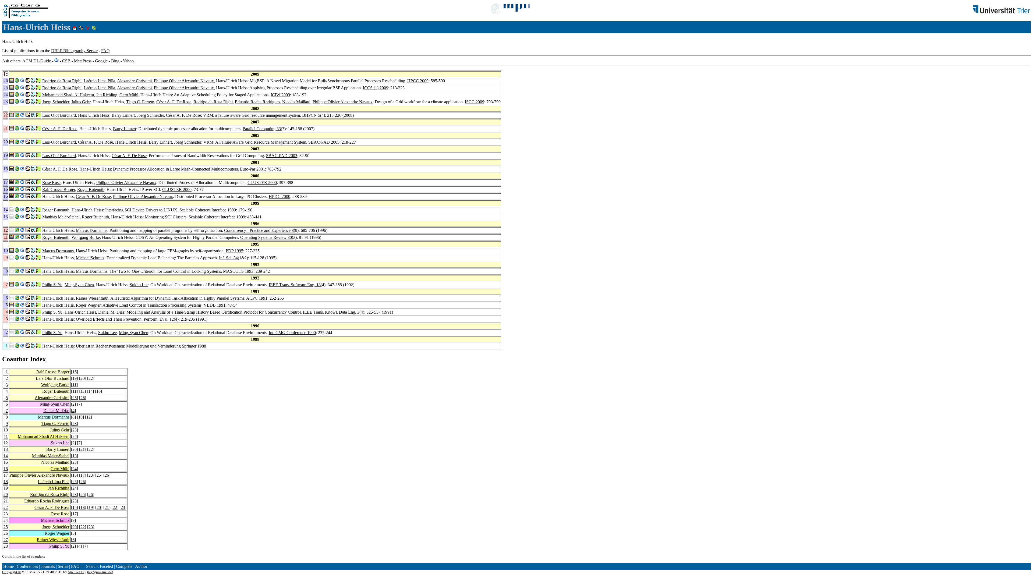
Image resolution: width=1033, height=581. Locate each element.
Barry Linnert (123, 115)
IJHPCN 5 (311, 115)
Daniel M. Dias (111, 312)
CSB (66, 61)
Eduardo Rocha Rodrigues (257, 102)
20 (82, 378)
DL (36, 61)
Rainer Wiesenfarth (92, 298)
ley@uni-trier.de (100, 572)
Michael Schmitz (90, 258)
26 (82, 397)
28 (5, 546)
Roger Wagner (88, 305)
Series (63, 566)
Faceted (106, 566)
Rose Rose (51, 182)
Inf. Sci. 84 (228, 258)
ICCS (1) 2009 (375, 88)
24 (74, 436)
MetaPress (82, 61)
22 (91, 378)
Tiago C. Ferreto (140, 102)
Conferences (27, 566)
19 (74, 378)
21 (82, 449)
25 (74, 397)
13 (82, 391)
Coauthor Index (24, 359)
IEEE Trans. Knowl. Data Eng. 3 (331, 312)
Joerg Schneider (55, 102)
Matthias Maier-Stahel (61, 217)
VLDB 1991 (214, 305)
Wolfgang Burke (86, 237)
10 (80, 417)
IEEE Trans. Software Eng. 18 (295, 284)
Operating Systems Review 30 (266, 237)
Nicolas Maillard (296, 102)
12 (88, 417)
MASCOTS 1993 (238, 271)
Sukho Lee (139, 284)
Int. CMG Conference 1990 (292, 332)
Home (8, 566)
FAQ (105, 50)
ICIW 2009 (280, 95)
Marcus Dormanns (91, 230)
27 (5, 539)
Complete (124, 566)
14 (90, 391)
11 (74, 384)
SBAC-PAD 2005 (323, 142)
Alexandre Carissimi (134, 81)
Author (141, 566)
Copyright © (11, 572)
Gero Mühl (128, 95)
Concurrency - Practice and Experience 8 (259, 230)
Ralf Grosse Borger (58, 189)
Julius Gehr (80, 102)
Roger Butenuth (90, 189)
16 (74, 372)
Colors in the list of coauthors (23, 556)
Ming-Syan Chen (79, 284)
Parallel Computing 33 (262, 128)
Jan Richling (106, 95)
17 (5, 475)
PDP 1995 (234, 251)
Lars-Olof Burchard (59, 115)
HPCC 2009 (418, 81)
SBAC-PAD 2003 (281, 155)
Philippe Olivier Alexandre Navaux (184, 81)
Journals (48, 566)
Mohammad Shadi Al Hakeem (68, 95)
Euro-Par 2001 (252, 169)
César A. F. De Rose (173, 102)
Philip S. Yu (52, 284)
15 (5, 462)
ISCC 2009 (474, 102)
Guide (45, 61)
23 (74, 423)
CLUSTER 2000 (262, 182)
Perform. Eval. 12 (159, 319)
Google (101, 61)
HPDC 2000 (279, 196)
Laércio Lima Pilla (99, 81)
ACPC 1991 (256, 298)
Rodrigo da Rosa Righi (62, 81)
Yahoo (128, 61)
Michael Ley (77, 572)
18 (5, 481)
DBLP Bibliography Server (74, 50)
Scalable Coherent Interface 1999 (207, 210)
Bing (115, 61)
